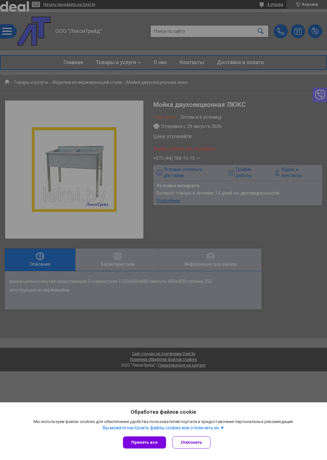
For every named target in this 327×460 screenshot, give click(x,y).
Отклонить (191, 442)
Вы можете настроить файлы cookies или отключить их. (161, 427)
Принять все (144, 442)
